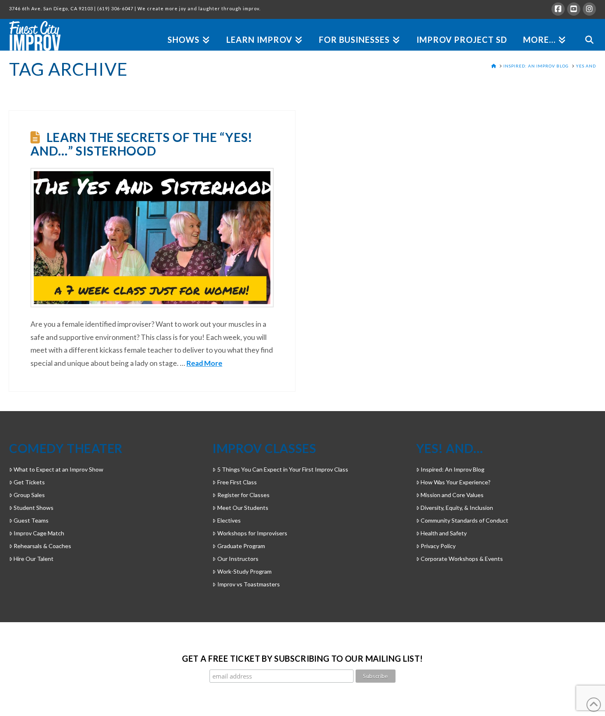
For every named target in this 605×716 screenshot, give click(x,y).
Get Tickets (29, 482)
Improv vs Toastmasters (248, 584)
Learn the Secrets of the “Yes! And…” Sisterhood (141, 144)
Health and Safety (444, 533)
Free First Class (236, 482)
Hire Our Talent (34, 558)
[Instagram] (589, 9)
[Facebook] (558, 9)
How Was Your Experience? (456, 482)
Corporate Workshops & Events (462, 558)
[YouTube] (573, 9)
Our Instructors (237, 558)
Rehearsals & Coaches (42, 545)
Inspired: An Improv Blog (452, 469)
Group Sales (29, 494)
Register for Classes (243, 494)
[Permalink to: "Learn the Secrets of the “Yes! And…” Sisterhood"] (152, 237)
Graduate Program (241, 545)
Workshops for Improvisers (252, 533)
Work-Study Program (244, 571)
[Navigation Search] (585, 30)
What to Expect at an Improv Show (58, 469)
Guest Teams (31, 520)
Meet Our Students (242, 507)
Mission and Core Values (452, 494)
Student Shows (34, 507)
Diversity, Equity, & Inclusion (457, 507)
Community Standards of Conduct (464, 520)
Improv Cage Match (39, 533)
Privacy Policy (438, 545)
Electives (228, 520)
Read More (204, 363)
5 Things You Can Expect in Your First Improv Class (282, 469)
